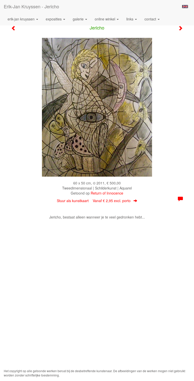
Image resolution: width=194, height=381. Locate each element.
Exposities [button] (54, 18)
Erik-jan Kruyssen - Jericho (31, 6)
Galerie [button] (79, 18)
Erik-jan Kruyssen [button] (22, 18)
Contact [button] (150, 18)
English (185, 6)
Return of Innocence (107, 193)
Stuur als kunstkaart (94, 200)
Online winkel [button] (105, 18)
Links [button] (130, 18)
